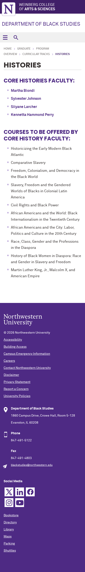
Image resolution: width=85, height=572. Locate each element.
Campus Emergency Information (27, 353)
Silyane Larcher (24, 107)
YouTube (19, 502)
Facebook (30, 491)
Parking (9, 543)
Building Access (15, 346)
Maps (8, 536)
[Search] (16, 37)
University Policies (17, 396)
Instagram (9, 502)
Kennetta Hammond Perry (32, 115)
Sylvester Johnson (26, 98)
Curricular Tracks (36, 54)
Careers (9, 360)
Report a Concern (16, 389)
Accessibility (13, 339)
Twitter (9, 491)
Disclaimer (11, 375)
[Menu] (5, 37)
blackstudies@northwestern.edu (32, 465)
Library (9, 529)
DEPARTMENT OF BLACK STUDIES (41, 24)
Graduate (24, 48)
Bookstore (11, 515)
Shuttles (10, 550)
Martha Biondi (23, 90)
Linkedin (19, 491)
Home (8, 48)
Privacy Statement (17, 382)
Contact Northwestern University (27, 368)
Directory (10, 522)
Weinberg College (37, 7)
